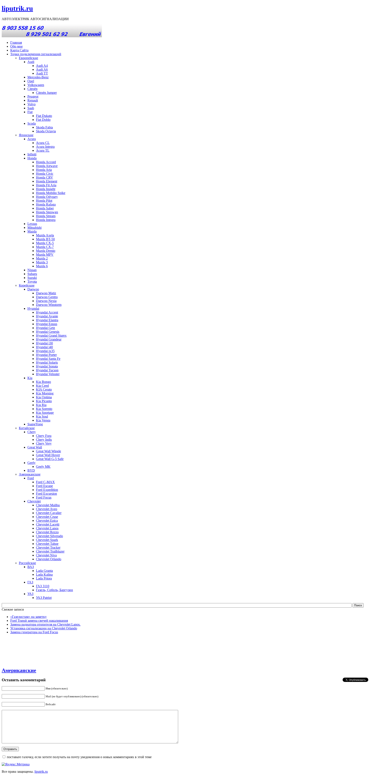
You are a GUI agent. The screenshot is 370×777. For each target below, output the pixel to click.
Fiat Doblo (43, 119)
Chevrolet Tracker (48, 547)
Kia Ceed (42, 385)
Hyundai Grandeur (48, 339)
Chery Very (44, 443)
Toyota (32, 281)
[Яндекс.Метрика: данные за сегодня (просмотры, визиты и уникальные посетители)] (16, 764)
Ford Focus (43, 497)
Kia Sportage (45, 412)
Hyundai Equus (46, 324)
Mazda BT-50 (45, 239)
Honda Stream (45, 216)
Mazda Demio (45, 251)
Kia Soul (42, 416)
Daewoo (33, 289)
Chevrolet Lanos (47, 528)
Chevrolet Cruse (47, 516)
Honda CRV (44, 177)
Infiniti (31, 154)
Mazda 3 (42, 262)
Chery (31, 432)
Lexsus (32, 224)
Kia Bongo (43, 382)
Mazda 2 (42, 258)
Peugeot (32, 96)
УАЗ (30, 594)
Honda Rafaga (46, 204)
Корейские (26, 285)
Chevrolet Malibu (48, 505)
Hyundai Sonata (47, 366)
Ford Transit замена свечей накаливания (39, 620)
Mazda (32, 231)
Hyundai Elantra (47, 320)
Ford (30, 478)
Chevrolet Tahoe (47, 543)
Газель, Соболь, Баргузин (54, 590)
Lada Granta (44, 570)
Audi (30, 62)
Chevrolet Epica (47, 520)
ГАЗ (30, 582)
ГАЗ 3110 (42, 586)
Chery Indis (44, 439)
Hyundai (33, 308)
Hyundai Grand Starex (51, 335)
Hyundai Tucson (47, 370)
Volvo (31, 104)
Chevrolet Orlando (48, 559)
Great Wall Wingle (48, 451)
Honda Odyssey (47, 197)
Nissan (32, 270)
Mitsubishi (34, 227)
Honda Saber (45, 208)
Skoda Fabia (44, 127)
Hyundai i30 (44, 343)
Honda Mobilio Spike (50, 193)
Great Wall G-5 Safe (50, 459)
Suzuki (32, 277)
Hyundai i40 (44, 347)
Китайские (27, 428)
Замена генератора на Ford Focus (34, 632)
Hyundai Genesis (47, 331)
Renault (32, 100)
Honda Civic (44, 173)
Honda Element (46, 181)
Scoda (31, 123)
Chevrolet (34, 501)
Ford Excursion (46, 493)
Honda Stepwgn (47, 212)
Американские (29, 474)
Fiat (30, 112)
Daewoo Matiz (46, 293)
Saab (30, 108)
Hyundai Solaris (47, 362)
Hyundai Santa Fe (48, 358)
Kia (29, 378)
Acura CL (43, 143)
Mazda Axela (45, 235)
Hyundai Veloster (48, 374)
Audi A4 (42, 65)
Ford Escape (44, 486)
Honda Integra (45, 220)
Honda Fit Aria (46, 185)
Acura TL (42, 150)
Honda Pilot (44, 200)
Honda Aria (44, 170)
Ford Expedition (47, 490)
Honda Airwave (47, 166)
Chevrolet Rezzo (47, 532)
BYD (31, 470)
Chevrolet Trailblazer (50, 551)
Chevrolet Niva (46, 555)
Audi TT (42, 73)
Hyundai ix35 (45, 351)
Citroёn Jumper (46, 92)
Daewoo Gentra (47, 297)
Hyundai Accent (47, 312)
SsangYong (35, 424)
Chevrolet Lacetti (47, 524)
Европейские (28, 58)
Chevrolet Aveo (46, 509)
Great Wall (34, 447)
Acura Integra (45, 146)
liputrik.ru (17, 8)
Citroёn (32, 89)
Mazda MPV (45, 254)
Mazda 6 (42, 266)
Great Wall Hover (48, 455)
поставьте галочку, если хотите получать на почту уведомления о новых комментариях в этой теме (79, 757)
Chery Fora (43, 436)
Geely (31, 463)
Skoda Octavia (46, 131)
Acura (31, 139)
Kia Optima (44, 397)
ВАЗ (30, 567)
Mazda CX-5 (45, 243)
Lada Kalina (44, 574)
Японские (26, 135)
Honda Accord (46, 162)
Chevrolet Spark (47, 540)
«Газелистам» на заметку (28, 617)
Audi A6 (42, 69)
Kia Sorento (44, 409)
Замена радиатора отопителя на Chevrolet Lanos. (45, 624)
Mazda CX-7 (45, 247)
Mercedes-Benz (38, 77)
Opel (30, 81)
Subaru (32, 274)
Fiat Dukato (44, 116)
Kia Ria (41, 405)
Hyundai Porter (46, 355)
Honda (32, 158)
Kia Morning (45, 393)
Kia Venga (43, 420)
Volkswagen (35, 85)
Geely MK (43, 466)
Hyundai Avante (47, 316)
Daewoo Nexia (46, 301)
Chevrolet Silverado (49, 536)
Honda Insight (45, 189)
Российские (27, 563)
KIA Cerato (44, 389)
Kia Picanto (44, 401)
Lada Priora (44, 578)
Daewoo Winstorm (48, 304)
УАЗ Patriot (44, 597)
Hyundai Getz (45, 328)
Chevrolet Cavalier (48, 513)
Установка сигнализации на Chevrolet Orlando (43, 628)
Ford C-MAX (45, 482)
